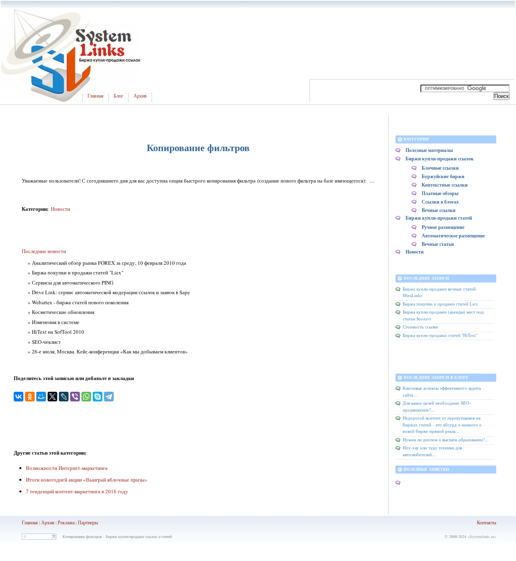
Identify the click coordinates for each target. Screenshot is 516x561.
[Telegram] (109, 396)
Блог (118, 96)
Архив (140, 96)
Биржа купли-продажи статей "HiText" (440, 335)
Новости (60, 208)
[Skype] (97, 396)
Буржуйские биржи (443, 176)
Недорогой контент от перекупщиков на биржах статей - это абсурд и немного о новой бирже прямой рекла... (442, 424)
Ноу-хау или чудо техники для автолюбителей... (432, 451)
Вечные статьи (438, 244)
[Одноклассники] (30, 396)
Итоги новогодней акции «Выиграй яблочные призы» (87, 479)
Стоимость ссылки (420, 327)
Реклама (67, 522)
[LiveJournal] (64, 396)
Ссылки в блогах (440, 201)
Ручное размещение (443, 227)
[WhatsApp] (86, 396)
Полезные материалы (429, 150)
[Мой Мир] (41, 396)
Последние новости (44, 251)
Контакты (486, 522)
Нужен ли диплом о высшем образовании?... (446, 439)
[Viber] (75, 396)
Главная (95, 96)
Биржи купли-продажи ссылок (440, 158)
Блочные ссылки (440, 167)
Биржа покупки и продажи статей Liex (440, 304)
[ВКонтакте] (18, 396)
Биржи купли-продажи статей (439, 217)
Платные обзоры (440, 193)
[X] (52, 396)
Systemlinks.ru (482, 536)
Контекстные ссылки (445, 184)
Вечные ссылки (439, 210)
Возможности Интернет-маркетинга (67, 468)
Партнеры (88, 522)
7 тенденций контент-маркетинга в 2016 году (77, 491)
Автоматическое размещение (453, 235)
